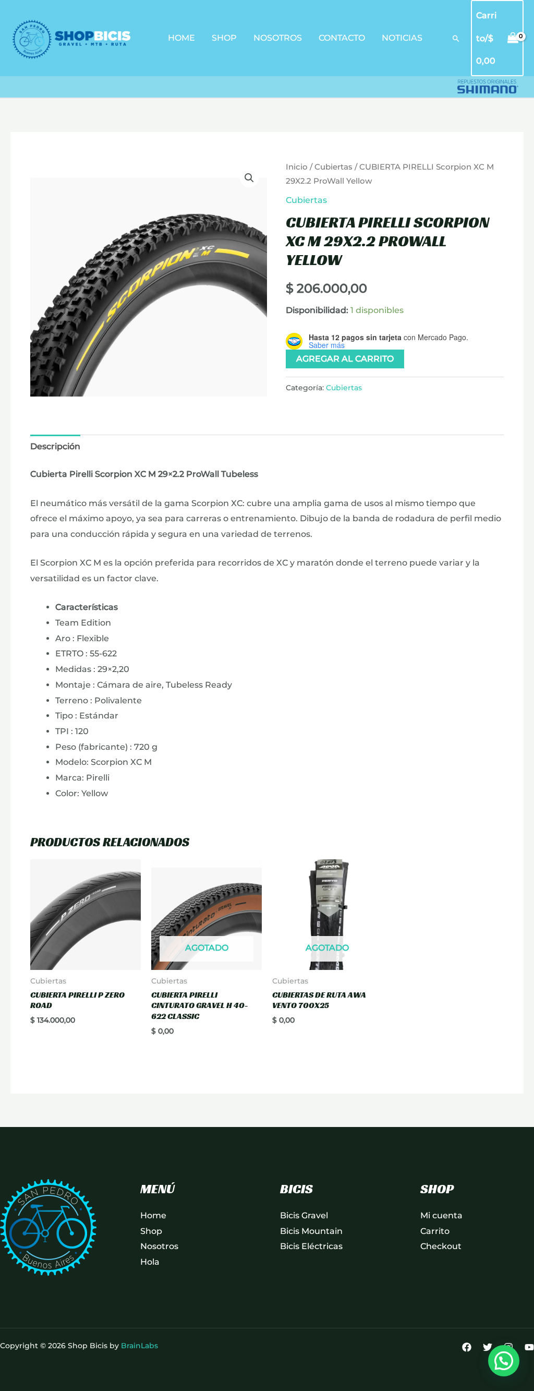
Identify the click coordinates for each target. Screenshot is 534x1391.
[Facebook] (466, 1347)
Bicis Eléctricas (311, 1246)
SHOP (224, 38)
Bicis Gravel (304, 1215)
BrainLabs (139, 1345)
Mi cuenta (441, 1215)
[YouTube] (529, 1347)
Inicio (297, 167)
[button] (456, 38)
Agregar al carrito (345, 359)
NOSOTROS (277, 38)
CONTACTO (342, 38)
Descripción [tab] (55, 446)
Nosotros (159, 1246)
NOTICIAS (402, 38)
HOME (181, 38)
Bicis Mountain (311, 1231)
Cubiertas (333, 167)
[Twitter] (487, 1347)
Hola (150, 1262)
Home (153, 1215)
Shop (151, 1231)
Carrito (435, 1231)
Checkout (441, 1246)
